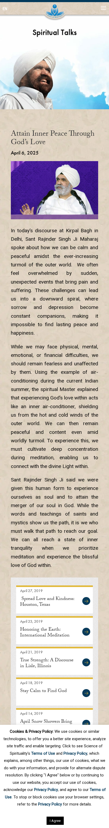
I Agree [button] (55, 821)
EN (5, 9)
